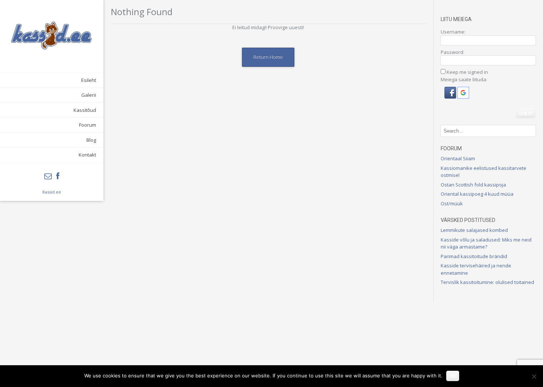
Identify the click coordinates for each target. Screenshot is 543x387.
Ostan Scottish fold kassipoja (473, 184)
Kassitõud (85, 110)
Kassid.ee (51, 192)
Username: (453, 31)
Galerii (88, 95)
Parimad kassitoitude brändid (474, 256)
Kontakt (87, 154)
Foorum (87, 124)
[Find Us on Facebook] (57, 176)
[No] (533, 376)
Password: (452, 52)
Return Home (268, 57)
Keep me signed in (467, 72)
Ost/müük (452, 203)
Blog (91, 140)
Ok (452, 376)
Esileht (88, 80)
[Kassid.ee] (51, 35)
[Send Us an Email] (48, 176)
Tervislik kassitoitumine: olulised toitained (487, 282)
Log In (525, 113)
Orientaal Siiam (458, 158)
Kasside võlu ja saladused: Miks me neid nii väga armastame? (486, 243)
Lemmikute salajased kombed (474, 230)
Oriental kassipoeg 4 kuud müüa (477, 194)
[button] (450, 96)
